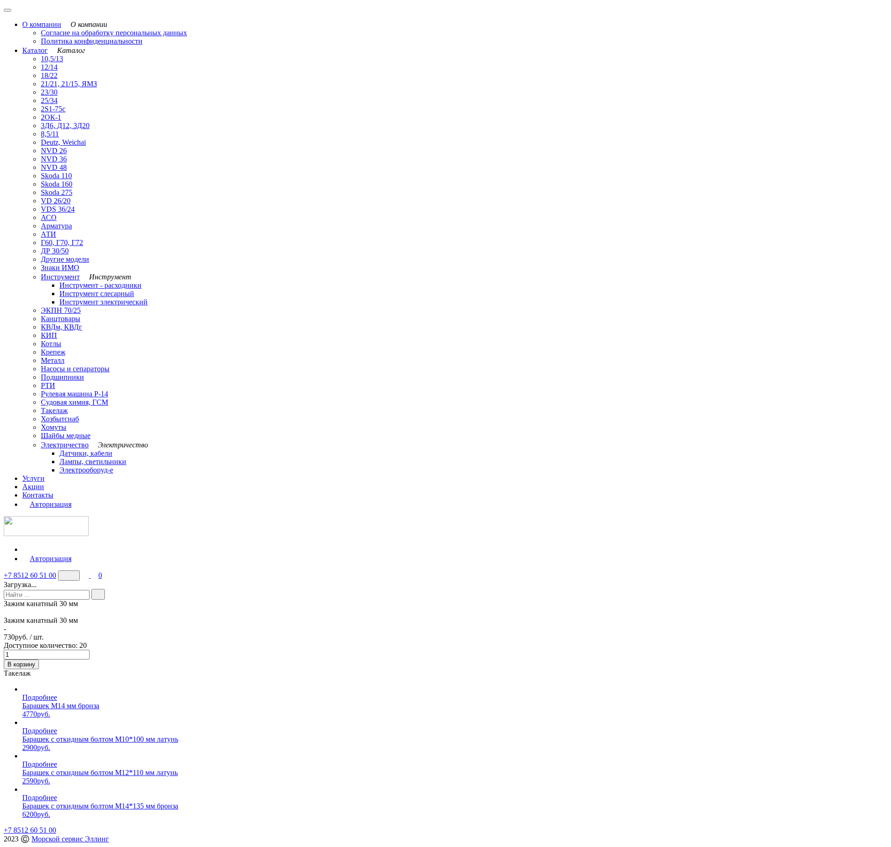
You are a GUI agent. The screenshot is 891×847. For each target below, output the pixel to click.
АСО (49, 217)
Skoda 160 (56, 184)
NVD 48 (54, 167)
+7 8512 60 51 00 (30, 575)
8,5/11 (50, 134)
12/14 (49, 67)
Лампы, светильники (92, 462)
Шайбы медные (65, 436)
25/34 (49, 100)
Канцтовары (60, 319)
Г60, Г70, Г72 (62, 242)
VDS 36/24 (58, 209)
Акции (33, 487)
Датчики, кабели (85, 453)
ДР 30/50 (55, 251)
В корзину (21, 664)
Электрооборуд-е (86, 470)
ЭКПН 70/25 (61, 310)
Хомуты (53, 427)
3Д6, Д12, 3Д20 (65, 125)
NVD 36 (54, 159)
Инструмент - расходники (100, 285)
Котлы (51, 344)
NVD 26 (54, 151)
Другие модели (65, 259)
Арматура (56, 226)
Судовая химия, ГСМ (74, 402)
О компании (41, 24)
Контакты (37, 495)
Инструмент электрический (103, 302)
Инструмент (60, 277)
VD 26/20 (56, 201)
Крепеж (53, 352)
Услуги (33, 478)
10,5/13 (52, 59)
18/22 (49, 75)
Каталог (35, 50)
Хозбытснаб (60, 419)
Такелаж (54, 410)
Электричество (65, 445)
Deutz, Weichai (63, 142)
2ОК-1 (51, 117)
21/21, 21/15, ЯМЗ (69, 84)
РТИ (48, 385)
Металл (53, 360)
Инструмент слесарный (96, 293)
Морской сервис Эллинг (70, 839)
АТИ (48, 234)
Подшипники (62, 377)
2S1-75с (53, 109)
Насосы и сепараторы (75, 369)
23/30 (49, 92)
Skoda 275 (56, 192)
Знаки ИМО (60, 268)
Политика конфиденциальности (91, 41)
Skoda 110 (56, 176)
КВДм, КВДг (61, 327)
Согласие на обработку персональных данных (114, 33)
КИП (49, 335)
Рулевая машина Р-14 (74, 394)
